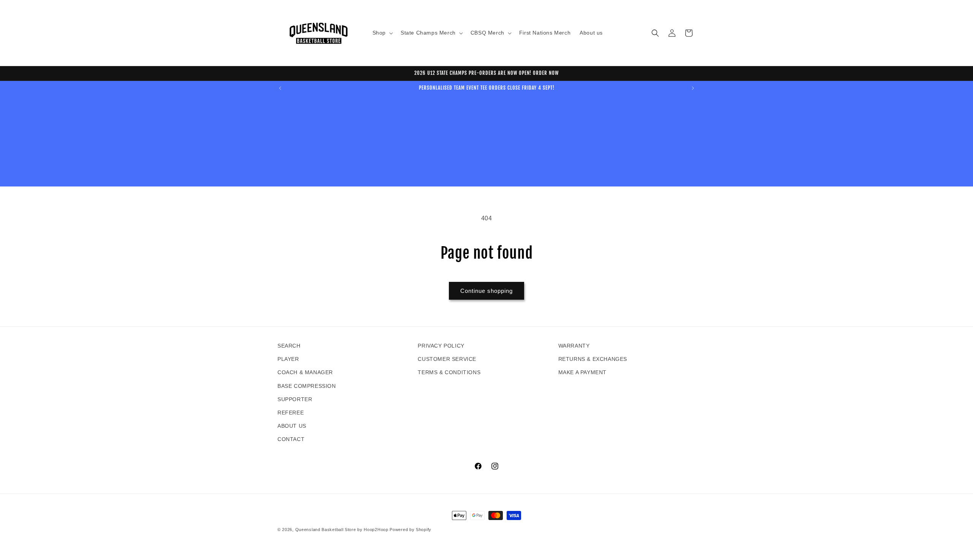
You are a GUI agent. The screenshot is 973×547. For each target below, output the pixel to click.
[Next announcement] (693, 88)
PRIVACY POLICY (441, 346)
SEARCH (289, 346)
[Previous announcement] (280, 88)
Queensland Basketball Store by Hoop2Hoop (341, 529)
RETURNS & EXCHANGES (592, 359)
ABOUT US (291, 426)
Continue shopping (486, 291)
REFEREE (290, 412)
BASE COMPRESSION (306, 386)
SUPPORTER (294, 399)
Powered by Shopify (410, 529)
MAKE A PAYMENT (582, 372)
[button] (382, 33)
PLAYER (288, 359)
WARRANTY (574, 346)
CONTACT (290, 439)
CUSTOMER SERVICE (447, 359)
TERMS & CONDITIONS (449, 372)
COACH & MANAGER (305, 372)
